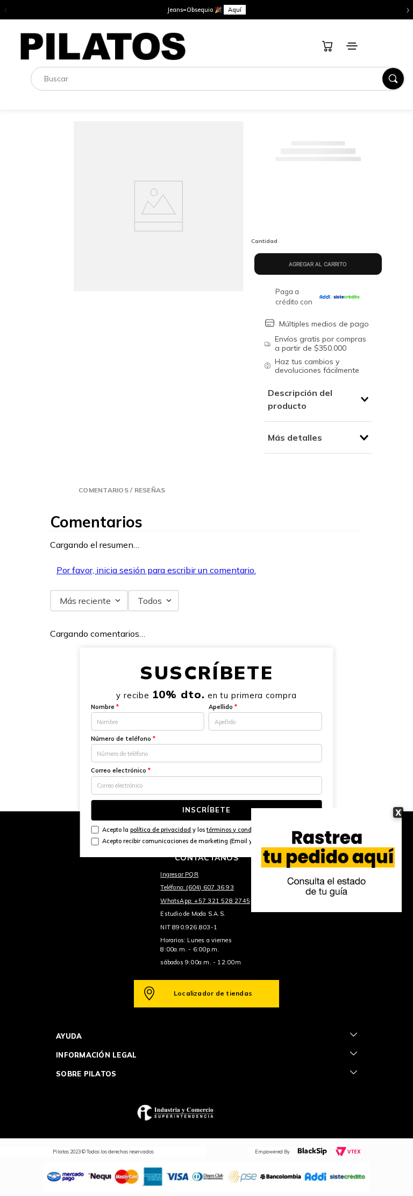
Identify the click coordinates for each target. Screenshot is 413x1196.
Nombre (105, 707)
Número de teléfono (123, 738)
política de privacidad (160, 829)
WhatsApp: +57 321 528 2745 (205, 901)
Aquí (234, 9)
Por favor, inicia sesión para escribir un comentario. (156, 570)
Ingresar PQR (179, 874)
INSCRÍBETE (206, 809)
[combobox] (217, 78)
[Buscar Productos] (393, 78)
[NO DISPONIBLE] (317, 264)
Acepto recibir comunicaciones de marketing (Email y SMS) (185, 841)
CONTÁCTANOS (206, 858)
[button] (121, 490)
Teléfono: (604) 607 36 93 (197, 887)
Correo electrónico (121, 770)
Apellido (223, 707)
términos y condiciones (238, 829)
